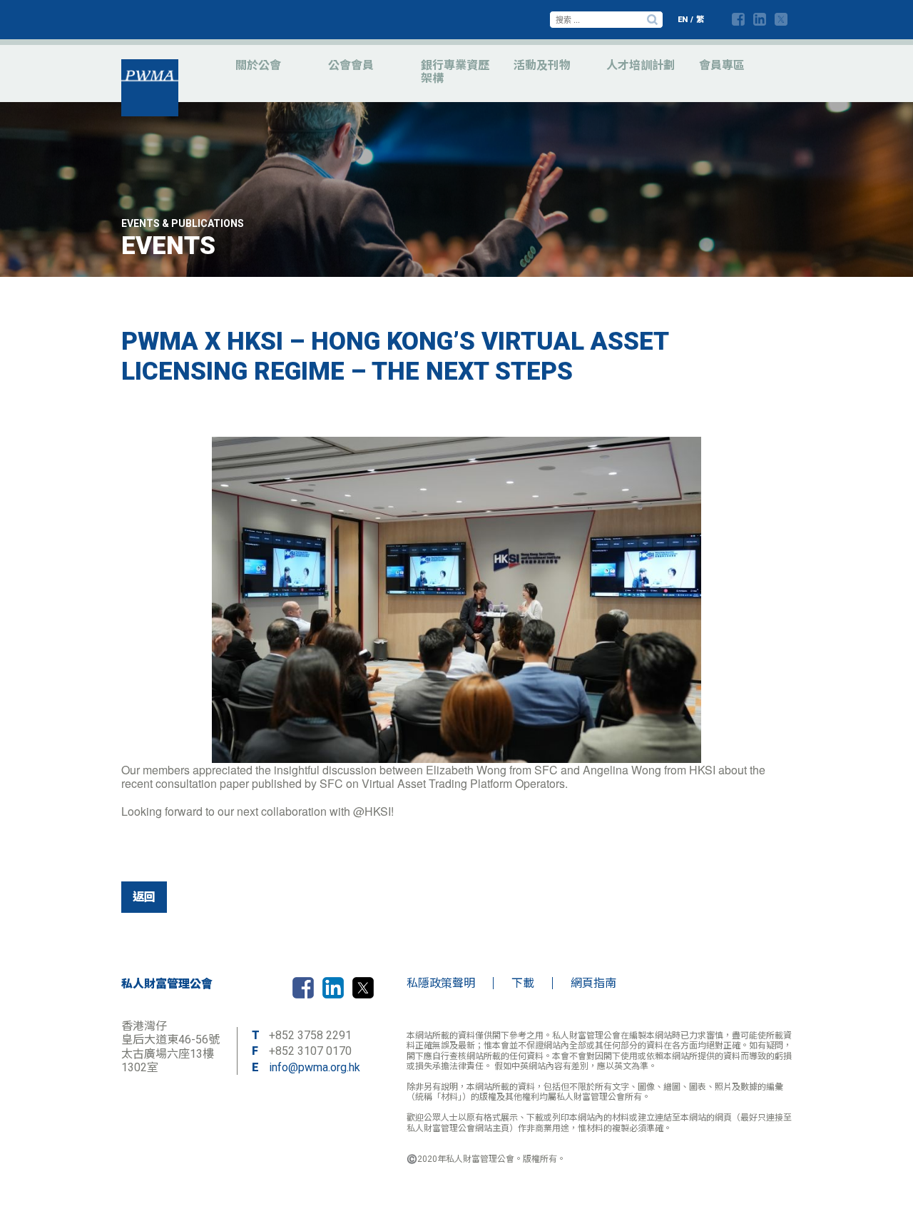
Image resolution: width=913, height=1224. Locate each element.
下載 (522, 983)
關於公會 (258, 65)
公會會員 (351, 65)
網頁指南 (593, 983)
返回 (144, 897)
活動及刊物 (542, 65)
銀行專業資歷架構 (455, 72)
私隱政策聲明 (441, 983)
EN (683, 19)
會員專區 (722, 65)
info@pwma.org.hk (314, 1067)
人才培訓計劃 (640, 65)
